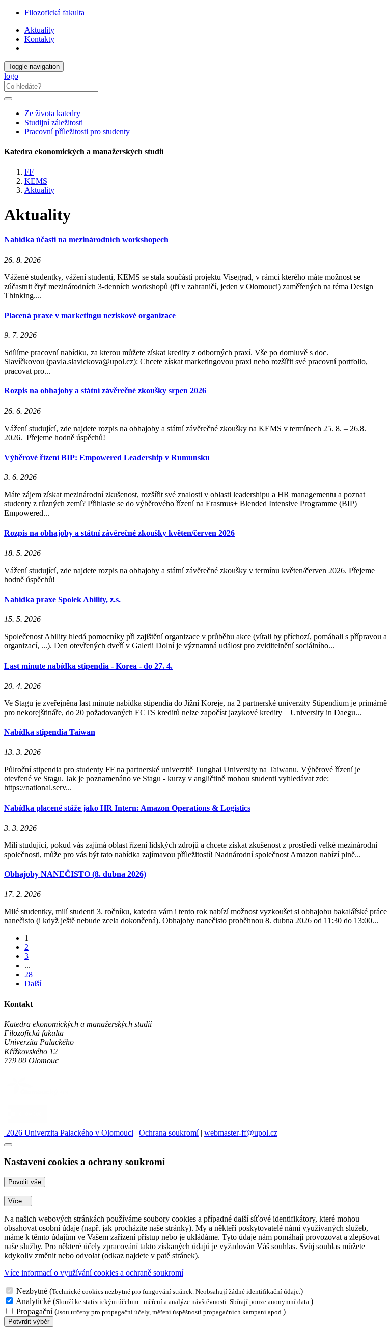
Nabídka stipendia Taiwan (49, 732)
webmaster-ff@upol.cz (240, 1132)
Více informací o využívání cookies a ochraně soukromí (93, 1272)
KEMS (35, 181)
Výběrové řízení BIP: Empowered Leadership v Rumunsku (107, 457)
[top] (8, 1144)
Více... (18, 1201)
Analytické (33, 1301)
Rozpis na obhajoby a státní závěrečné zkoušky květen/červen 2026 (119, 533)
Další (32, 983)
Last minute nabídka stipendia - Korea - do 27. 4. (88, 666)
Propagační (34, 1311)
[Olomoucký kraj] (39, 1096)
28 (28, 974)
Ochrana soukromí (169, 1132)
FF (29, 171)
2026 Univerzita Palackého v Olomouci (68, 1132)
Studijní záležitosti (53, 122)
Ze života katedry (52, 113)
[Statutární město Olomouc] (27, 1123)
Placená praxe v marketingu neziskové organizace (90, 315)
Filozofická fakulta (54, 12)
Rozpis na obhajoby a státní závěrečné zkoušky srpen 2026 (105, 390)
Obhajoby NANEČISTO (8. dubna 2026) (75, 874)
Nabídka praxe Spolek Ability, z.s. (62, 599)
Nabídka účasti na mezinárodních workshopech (86, 239)
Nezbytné (31, 1291)
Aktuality (39, 29)
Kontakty (39, 39)
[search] (8, 98)
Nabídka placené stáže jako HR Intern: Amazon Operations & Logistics (127, 808)
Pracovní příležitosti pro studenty (77, 131)
